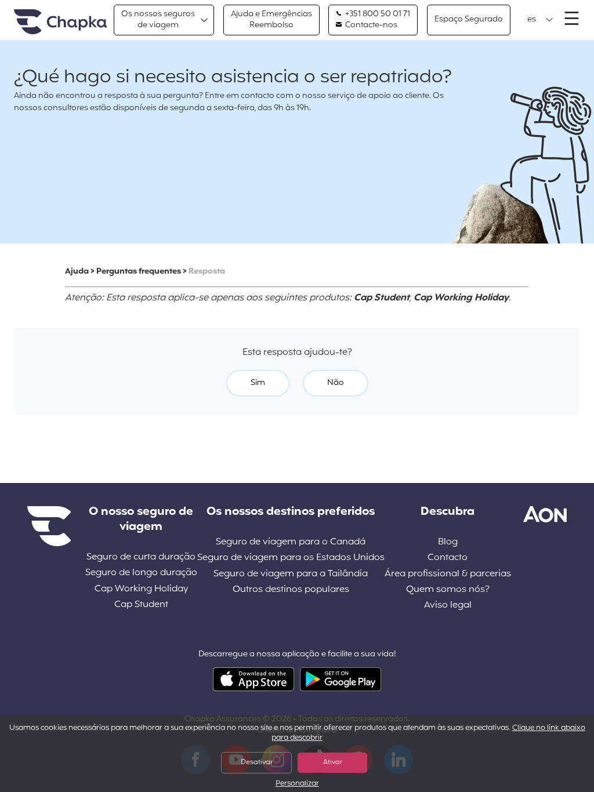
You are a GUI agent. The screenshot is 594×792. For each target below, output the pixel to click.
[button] (540, 19)
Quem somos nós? (448, 590)
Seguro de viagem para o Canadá (290, 542)
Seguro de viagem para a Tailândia (290, 574)
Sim (258, 383)
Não (335, 383)
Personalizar (297, 784)
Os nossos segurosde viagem (158, 19)
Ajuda (77, 272)
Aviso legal (448, 606)
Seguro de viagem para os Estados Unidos (291, 558)
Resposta (207, 272)
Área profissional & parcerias (448, 574)
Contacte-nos (370, 25)
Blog (448, 542)
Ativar (332, 762)
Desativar (257, 762)
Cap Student (141, 605)
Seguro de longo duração (141, 573)
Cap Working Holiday (141, 589)
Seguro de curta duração (140, 557)
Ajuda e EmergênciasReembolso (271, 19)
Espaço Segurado (468, 19)
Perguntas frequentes (138, 272)
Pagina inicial (60, 22)
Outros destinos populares (291, 590)
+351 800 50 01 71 (376, 14)
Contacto (448, 558)
